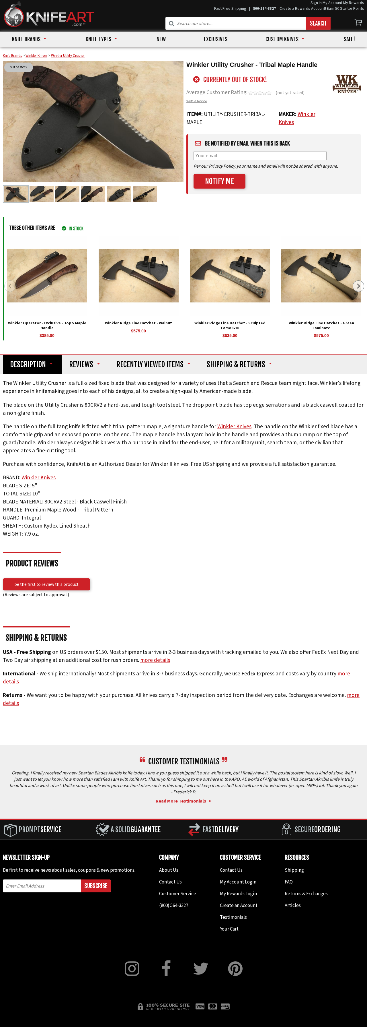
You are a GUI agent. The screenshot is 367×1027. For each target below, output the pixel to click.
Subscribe (95, 886)
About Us (168, 870)
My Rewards (353, 3)
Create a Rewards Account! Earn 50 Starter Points (322, 8)
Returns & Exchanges (306, 893)
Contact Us (170, 882)
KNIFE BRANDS (26, 39)
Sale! (349, 39)
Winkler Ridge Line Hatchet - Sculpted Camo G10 (230, 325)
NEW (161, 39)
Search (318, 23)
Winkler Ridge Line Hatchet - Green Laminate (321, 325)
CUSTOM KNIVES (282, 39)
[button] (358, 286)
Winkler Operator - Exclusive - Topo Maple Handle (47, 325)
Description (28, 364)
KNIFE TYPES (98, 39)
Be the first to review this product (46, 584)
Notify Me (219, 181)
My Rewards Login (238, 893)
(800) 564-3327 (173, 905)
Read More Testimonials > (183, 801)
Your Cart (229, 929)
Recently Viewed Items (150, 364)
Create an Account (238, 905)
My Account (332, 3)
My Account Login (238, 882)
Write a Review (196, 101)
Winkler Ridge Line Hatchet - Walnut (138, 323)
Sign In (316, 3)
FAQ (289, 882)
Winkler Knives (234, 427)
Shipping (236, 364)
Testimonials (233, 917)
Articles (293, 905)
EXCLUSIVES (215, 39)
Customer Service (177, 893)
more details (155, 660)
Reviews (81, 364)
